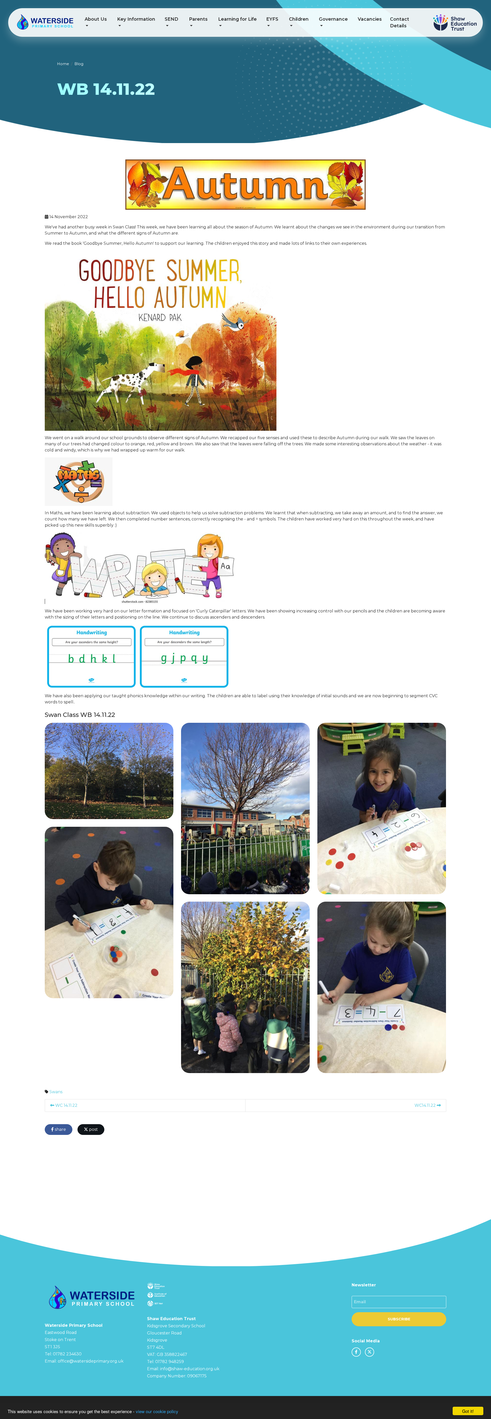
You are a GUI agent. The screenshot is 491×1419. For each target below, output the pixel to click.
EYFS (272, 19)
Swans (55, 1091)
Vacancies (370, 19)
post (93, 1129)
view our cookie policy (157, 1411)
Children (299, 19)
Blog (78, 64)
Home (63, 64)
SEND (171, 19)
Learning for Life (237, 19)
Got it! (468, 1411)
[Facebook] (356, 1352)
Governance (333, 19)
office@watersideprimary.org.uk (91, 1361)
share (60, 1129)
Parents (198, 19)
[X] (369, 1352)
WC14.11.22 (426, 1105)
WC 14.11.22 (65, 1105)
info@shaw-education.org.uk (189, 1368)
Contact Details (399, 22)
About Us (96, 19)
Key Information (136, 19)
